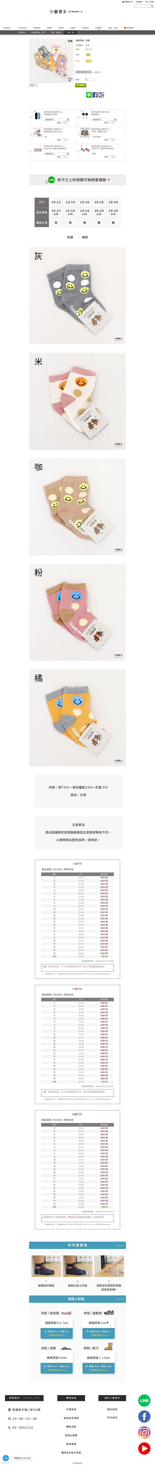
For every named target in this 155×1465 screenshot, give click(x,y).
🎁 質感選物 (129, 28)
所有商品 (6, 28)
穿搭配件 (98, 28)
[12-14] (89, 61)
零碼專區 (37, 28)
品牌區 (49, 28)
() (128, 2)
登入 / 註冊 (149, 2)
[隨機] (88, 54)
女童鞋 (72, 28)
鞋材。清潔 (113, 28)
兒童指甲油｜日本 (38, 32)
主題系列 (85, 28)
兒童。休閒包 (56, 32)
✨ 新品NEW (21, 28)
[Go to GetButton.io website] (6, 1462)
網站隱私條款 (77, 1463)
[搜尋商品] (152, 6)
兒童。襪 (70, 32)
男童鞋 (61, 28)
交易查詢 (139, 2)
